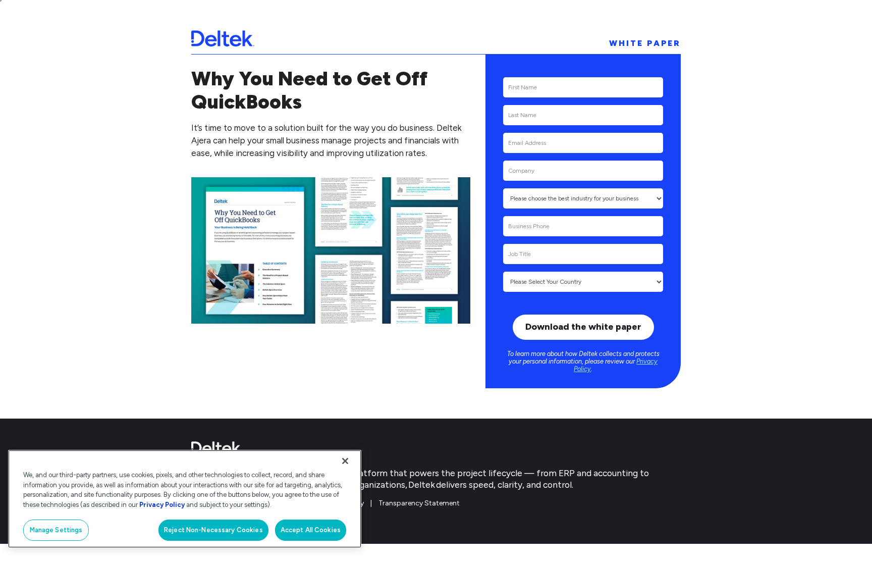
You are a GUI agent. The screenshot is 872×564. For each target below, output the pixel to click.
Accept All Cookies (311, 530)
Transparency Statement (419, 503)
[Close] (345, 461)
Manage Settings (56, 530)
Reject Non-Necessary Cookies (213, 530)
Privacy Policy (162, 504)
